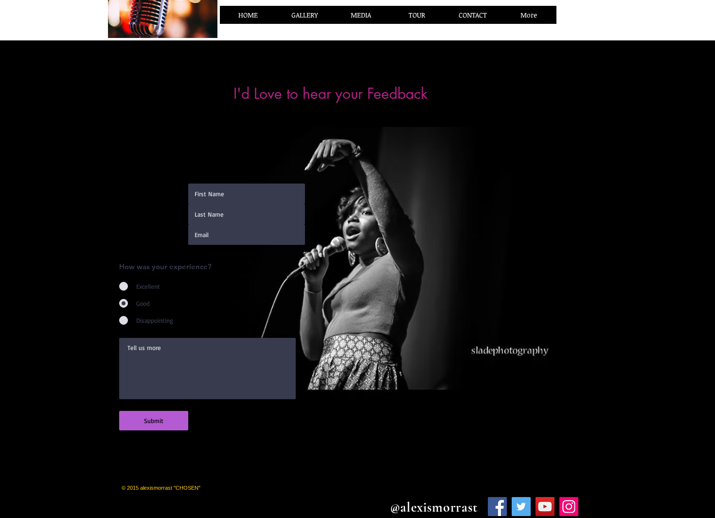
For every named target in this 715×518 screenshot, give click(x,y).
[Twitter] (521, 506)
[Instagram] (568, 506)
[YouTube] (545, 506)
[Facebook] (497, 506)
